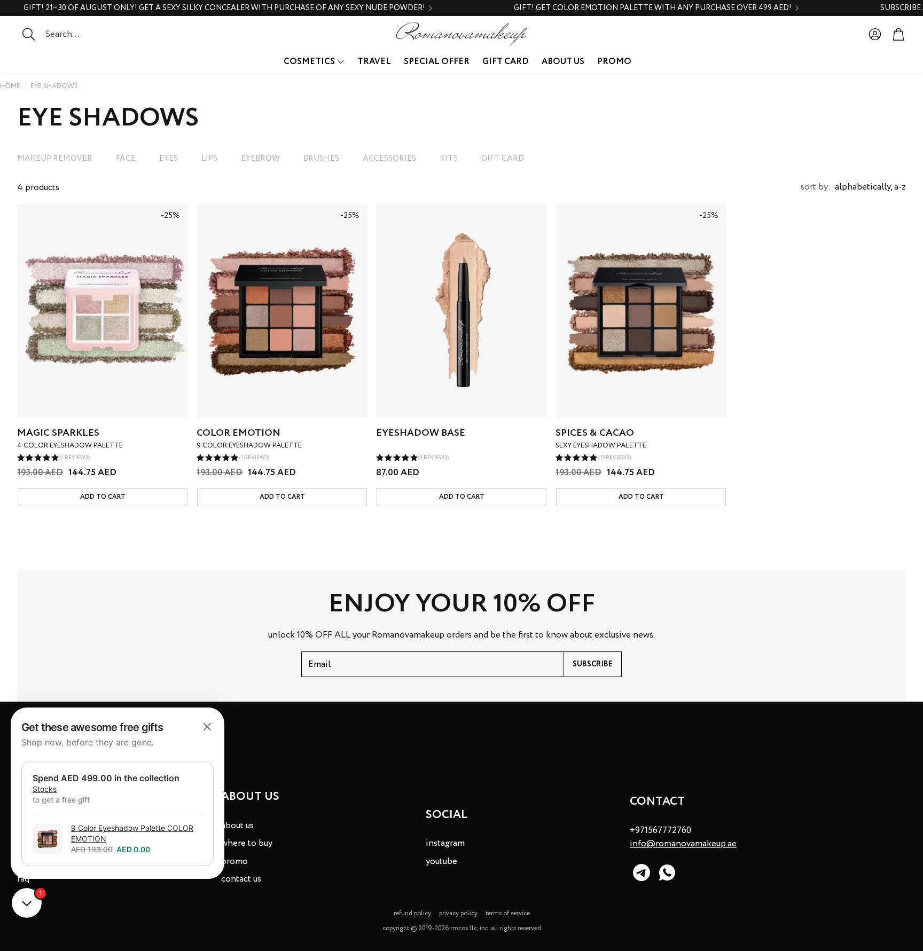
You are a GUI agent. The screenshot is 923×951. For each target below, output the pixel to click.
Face (126, 158)
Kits (449, 158)
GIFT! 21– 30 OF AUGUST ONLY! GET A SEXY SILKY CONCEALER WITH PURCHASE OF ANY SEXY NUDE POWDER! (224, 8)
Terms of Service (508, 913)
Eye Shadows (54, 86)
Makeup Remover (54, 158)
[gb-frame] (117, 793)
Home (10, 86)
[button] (82, 34)
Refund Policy (412, 913)
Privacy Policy (458, 913)
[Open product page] (461, 311)
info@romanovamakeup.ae (683, 844)
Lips (209, 158)
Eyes (168, 158)
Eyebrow (260, 158)
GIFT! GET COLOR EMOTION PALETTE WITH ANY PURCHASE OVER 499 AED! (653, 8)
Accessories (389, 158)
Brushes (321, 158)
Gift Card (502, 158)
